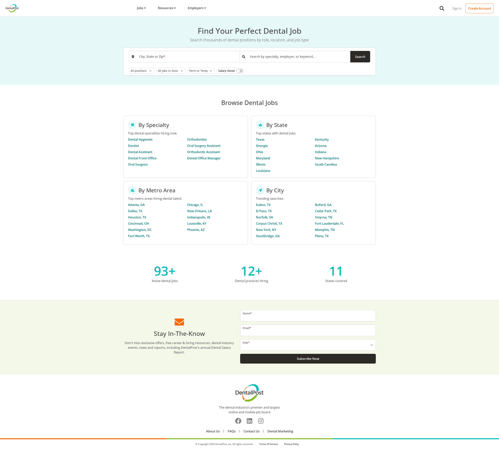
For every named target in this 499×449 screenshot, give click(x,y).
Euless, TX (263, 205)
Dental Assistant (140, 152)
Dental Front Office (142, 158)
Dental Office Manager (204, 158)
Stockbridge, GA (268, 236)
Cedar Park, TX (326, 211)
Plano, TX (322, 236)
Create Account (479, 8)
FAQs (232, 431)
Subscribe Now (308, 359)
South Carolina (326, 164)
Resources (165, 8)
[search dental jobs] (442, 8)
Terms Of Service (268, 444)
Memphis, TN (325, 230)
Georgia (262, 146)
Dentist (133, 146)
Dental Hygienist (140, 139)
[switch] (231, 71)
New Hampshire (327, 158)
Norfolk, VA (264, 217)
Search (360, 57)
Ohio (259, 152)
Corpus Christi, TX (269, 223)
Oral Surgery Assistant (203, 146)
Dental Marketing (280, 431)
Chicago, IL (195, 205)
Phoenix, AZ (196, 230)
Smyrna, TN (323, 217)
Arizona (320, 146)
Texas (260, 139)
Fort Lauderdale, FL (329, 223)
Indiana (320, 152)
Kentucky (322, 139)
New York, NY (266, 230)
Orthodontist (197, 139)
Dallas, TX (135, 211)
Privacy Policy (291, 444)
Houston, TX (137, 217)
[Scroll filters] (369, 70)
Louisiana (263, 171)
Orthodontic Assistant (203, 152)
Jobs (140, 8)
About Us (213, 431)
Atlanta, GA (136, 205)
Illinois (260, 164)
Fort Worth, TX (139, 236)
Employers (195, 8)
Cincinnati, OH (138, 223)
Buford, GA (323, 205)
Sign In (457, 8)
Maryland (263, 158)
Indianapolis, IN (198, 217)
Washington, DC (140, 230)
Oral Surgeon (138, 164)
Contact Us (251, 431)
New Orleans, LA (199, 211)
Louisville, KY (196, 223)
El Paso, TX (264, 211)
